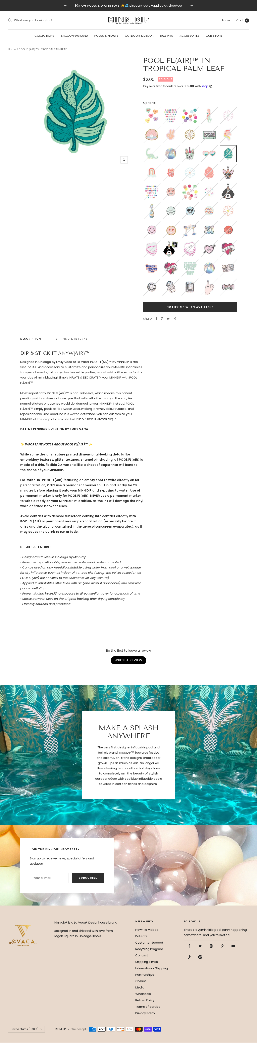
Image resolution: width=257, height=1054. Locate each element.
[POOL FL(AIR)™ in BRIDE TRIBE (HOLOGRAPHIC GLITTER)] (228, 262)
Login (226, 20)
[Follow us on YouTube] (233, 946)
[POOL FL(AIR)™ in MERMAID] (209, 109)
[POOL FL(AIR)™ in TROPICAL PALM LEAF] (228, 148)
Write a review (128, 660)
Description (30, 339)
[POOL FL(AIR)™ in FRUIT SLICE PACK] (189, 186)
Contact (141, 955)
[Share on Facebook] (156, 318)
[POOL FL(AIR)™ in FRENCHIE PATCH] (189, 147)
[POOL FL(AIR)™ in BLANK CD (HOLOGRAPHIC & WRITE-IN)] (209, 262)
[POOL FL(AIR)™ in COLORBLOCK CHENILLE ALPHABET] (170, 109)
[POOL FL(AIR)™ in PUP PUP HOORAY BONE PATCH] (228, 281)
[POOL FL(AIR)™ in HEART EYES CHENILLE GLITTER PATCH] (170, 224)
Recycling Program (149, 949)
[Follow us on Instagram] (211, 946)
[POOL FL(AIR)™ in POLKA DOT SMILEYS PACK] (189, 109)
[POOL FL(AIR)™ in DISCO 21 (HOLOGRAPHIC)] (209, 224)
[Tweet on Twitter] (168, 318)
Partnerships (144, 974)
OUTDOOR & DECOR (139, 35)
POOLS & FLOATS (106, 35)
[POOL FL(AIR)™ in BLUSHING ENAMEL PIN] (151, 224)
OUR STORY (214, 35)
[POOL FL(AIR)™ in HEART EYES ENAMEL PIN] (170, 186)
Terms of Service (147, 1007)
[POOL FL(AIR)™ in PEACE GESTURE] (170, 128)
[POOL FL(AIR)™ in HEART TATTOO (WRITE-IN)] (228, 243)
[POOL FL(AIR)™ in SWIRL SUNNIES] (209, 147)
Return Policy (144, 1000)
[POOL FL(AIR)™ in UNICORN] (228, 128)
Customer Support (149, 942)
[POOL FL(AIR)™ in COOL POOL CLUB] (209, 205)
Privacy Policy (145, 1013)
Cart (242, 20)
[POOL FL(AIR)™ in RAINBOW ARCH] (151, 167)
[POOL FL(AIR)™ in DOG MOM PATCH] (170, 262)
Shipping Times (146, 962)
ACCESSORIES (189, 35)
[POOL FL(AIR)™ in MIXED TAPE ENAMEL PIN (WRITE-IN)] (209, 128)
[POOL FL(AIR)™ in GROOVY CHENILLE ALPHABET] (189, 262)
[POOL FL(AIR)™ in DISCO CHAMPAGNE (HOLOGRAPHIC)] (151, 205)
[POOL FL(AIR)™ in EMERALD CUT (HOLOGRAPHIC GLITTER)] (189, 281)
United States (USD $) (24, 1029)
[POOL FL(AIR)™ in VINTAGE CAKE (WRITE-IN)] (189, 243)
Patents (141, 936)
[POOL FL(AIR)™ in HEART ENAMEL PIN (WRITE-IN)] (209, 243)
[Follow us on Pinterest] (222, 946)
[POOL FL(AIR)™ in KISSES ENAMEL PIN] (228, 224)
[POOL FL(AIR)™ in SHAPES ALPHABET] (151, 186)
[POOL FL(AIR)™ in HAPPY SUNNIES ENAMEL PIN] (189, 205)
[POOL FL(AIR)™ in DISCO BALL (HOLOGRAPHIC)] (170, 147)
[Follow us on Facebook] (189, 946)
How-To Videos (146, 930)
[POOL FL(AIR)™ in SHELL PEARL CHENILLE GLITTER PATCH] (151, 128)
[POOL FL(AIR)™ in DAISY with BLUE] (189, 167)
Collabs (141, 981)
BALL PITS (166, 35)
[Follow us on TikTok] (189, 957)
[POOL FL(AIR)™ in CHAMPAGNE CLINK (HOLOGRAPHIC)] (189, 224)
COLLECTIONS (44, 35)
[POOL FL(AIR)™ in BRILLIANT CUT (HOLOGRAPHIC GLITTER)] (151, 281)
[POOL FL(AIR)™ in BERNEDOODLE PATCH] (228, 186)
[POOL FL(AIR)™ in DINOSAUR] (151, 147)
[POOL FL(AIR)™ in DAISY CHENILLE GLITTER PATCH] (189, 128)
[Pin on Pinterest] (162, 318)
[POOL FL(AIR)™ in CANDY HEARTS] (151, 109)
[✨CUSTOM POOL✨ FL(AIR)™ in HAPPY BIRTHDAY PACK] (151, 262)
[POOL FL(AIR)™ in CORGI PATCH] (228, 167)
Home (12, 49)
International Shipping (151, 968)
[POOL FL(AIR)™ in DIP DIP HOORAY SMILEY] (209, 186)
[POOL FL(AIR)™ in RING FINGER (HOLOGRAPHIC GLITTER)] (209, 281)
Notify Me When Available (190, 307)
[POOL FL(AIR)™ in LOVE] (170, 167)
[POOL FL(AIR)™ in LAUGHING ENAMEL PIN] (170, 205)
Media (139, 987)
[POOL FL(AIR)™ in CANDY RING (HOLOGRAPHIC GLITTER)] (170, 281)
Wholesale (143, 994)
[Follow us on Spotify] (200, 957)
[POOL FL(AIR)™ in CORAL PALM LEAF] (209, 167)
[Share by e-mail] (175, 318)
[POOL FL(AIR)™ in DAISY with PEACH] (228, 205)
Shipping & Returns (71, 339)
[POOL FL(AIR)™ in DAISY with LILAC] (228, 109)
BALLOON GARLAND (74, 35)
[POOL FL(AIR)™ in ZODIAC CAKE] (151, 243)
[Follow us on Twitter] (200, 946)
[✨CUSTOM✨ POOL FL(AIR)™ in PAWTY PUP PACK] (170, 243)
